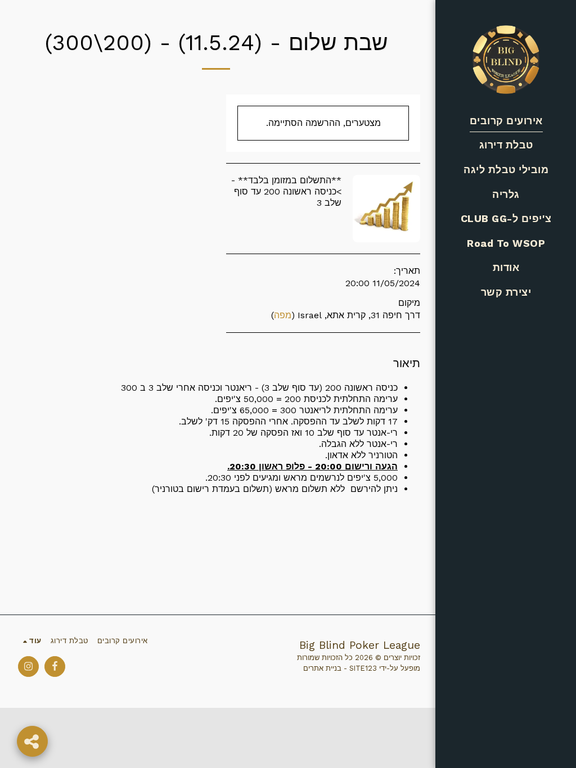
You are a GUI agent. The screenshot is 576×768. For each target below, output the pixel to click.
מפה (282, 315)
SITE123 (363, 668)
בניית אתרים (322, 668)
